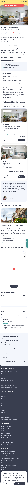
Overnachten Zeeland (7, 368)
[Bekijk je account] (24, 2)
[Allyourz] (6, 2)
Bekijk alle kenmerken (14, 45)
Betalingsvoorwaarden (8, 353)
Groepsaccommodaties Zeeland (9, 387)
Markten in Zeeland (6, 437)
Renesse (3, 408)
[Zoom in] (24, 255)
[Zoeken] (21, 2)
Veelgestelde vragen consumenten (10, 456)
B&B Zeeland (4, 378)
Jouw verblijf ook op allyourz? (8, 453)
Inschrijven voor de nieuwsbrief (9, 465)
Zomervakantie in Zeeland (8, 442)
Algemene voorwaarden (9, 361)
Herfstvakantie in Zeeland (7, 444)
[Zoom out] (24, 256)
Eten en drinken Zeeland (7, 426)
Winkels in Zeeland (6, 430)
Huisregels (5, 357)
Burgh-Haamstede (6, 417)
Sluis (2, 398)
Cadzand (3, 412)
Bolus (4, 161)
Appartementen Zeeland (7, 385)
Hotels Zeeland (5, 376)
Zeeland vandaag (5, 433)
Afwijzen (8, 483)
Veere (2, 405)
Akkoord (20, 483)
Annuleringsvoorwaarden (9, 348)
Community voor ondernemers (8, 462)
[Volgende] (25, 16)
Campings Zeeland (6, 373)
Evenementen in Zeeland (7, 435)
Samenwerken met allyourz (8, 451)
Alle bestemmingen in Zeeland (9, 419)
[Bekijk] (10, 23)
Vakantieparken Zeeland (7, 383)
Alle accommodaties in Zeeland (9, 371)
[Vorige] (2, 16)
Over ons (3, 467)
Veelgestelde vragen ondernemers (10, 458)
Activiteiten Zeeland (6, 428)
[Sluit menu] (2, 2)
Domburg (3, 401)
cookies (7, 475)
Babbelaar (6, 124)
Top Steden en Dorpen (7, 391)
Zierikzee (3, 394)
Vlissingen (3, 410)
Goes (2, 415)
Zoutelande (4, 403)
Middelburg (4, 396)
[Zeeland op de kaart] (26, 2)
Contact (3, 469)
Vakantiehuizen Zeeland (7, 380)
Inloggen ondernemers (7, 460)
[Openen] (24, 252)
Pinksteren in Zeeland (6, 440)
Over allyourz (5, 448)
